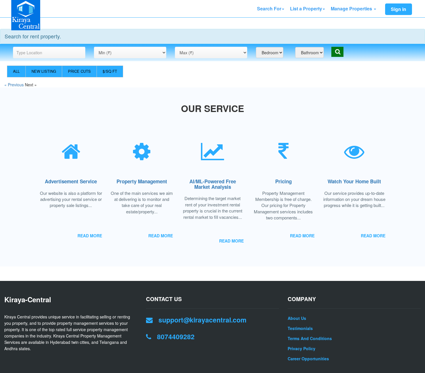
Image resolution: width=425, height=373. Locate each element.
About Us (297, 318)
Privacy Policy (301, 348)
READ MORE (89, 235)
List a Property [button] (306, 8)
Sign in (398, 9)
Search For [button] (269, 8)
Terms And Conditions (310, 338)
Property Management (142, 181)
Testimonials (300, 328)
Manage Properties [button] (352, 8)
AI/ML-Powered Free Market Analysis (212, 184)
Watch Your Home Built (354, 181)
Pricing (283, 181)
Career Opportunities (308, 358)
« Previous (14, 84)
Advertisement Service (71, 181)
